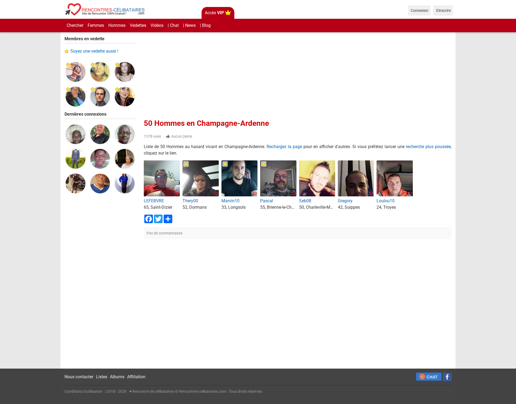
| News (189, 25)
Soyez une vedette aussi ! (94, 51)
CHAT (432, 377)
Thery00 (190, 200)
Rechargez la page (284, 146)
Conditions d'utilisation (83, 391)
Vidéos (156, 25)
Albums (117, 376)
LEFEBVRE (154, 200)
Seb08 (305, 200)
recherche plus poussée (428, 146)
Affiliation (136, 376)
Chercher (75, 25)
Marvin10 (230, 200)
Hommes (117, 25)
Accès (214, 12)
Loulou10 (386, 200)
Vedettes (138, 25)
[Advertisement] (100, 281)
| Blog (205, 25)
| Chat (173, 25)
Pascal (266, 200)
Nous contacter (78, 376)
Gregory (345, 200)
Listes (101, 376)
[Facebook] (447, 377)
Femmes (96, 25)
